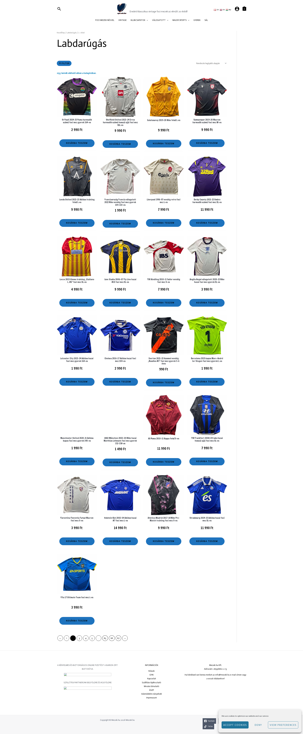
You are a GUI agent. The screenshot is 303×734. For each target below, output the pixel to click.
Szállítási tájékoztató (151, 682)
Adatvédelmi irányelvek (151, 694)
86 (112, 638)
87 (118, 638)
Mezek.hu (139, 7)
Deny (258, 725)
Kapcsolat (151, 678)
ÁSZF (151, 690)
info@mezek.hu (222, 675)
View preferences (283, 725)
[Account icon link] (237, 8)
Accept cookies (235, 725)
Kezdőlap (61, 33)
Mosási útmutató (151, 686)
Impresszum (151, 697)
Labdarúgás (72, 33)
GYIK (151, 675)
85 (105, 638)
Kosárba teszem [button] (77, 143)
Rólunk (152, 671)
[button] (146, 20)
